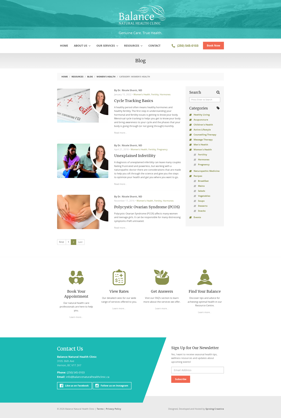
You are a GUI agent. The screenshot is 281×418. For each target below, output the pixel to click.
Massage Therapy (203, 139)
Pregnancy (162, 149)
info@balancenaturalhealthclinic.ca (87, 377)
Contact (154, 45)
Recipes (198, 175)
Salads (201, 190)
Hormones (165, 94)
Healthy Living (202, 114)
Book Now (213, 45)
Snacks (201, 210)
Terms (100, 408)
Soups (201, 200)
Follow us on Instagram (114, 385)
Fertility (155, 94)
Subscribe (180, 379)
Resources (132, 45)
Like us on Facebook (77, 385)
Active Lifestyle (202, 129)
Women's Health (106, 76)
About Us (81, 45)
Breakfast (203, 180)
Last (80, 242)
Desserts (202, 205)
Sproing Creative (214, 408)
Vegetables (204, 195)
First (61, 242)
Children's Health (203, 124)
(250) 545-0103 (187, 46)
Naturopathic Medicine (207, 171)
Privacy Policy (113, 408)
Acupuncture (201, 119)
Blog (90, 76)
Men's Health (201, 144)
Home (64, 45)
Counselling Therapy (205, 134)
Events (197, 217)
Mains (201, 185)
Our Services (106, 45)
